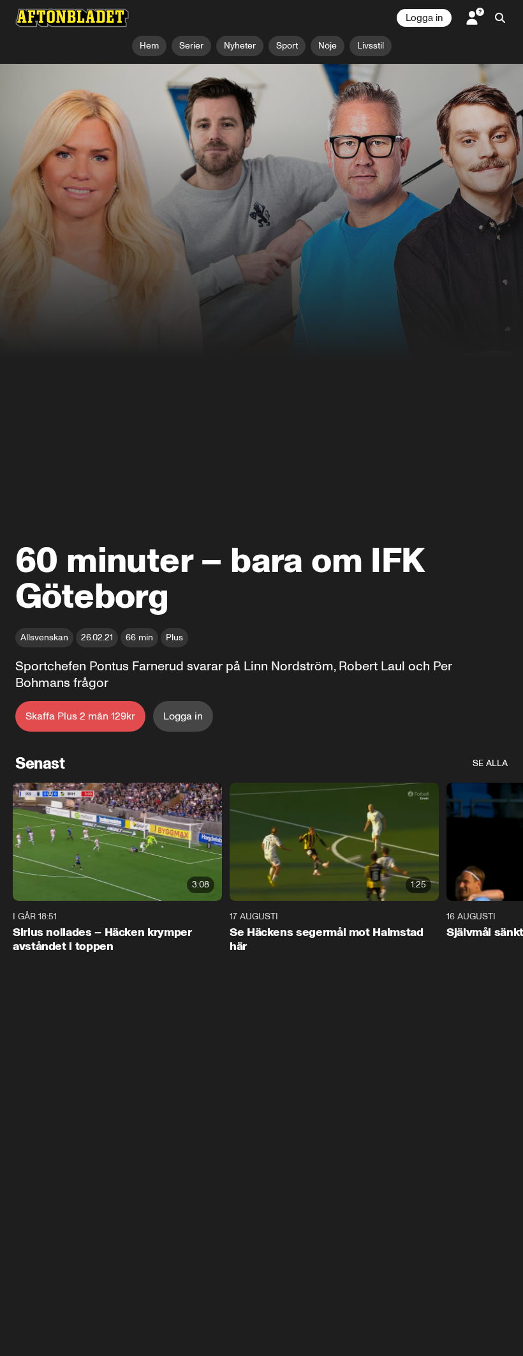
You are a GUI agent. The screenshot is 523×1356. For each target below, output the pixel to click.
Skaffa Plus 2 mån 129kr (80, 716)
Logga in (424, 18)
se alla (490, 763)
